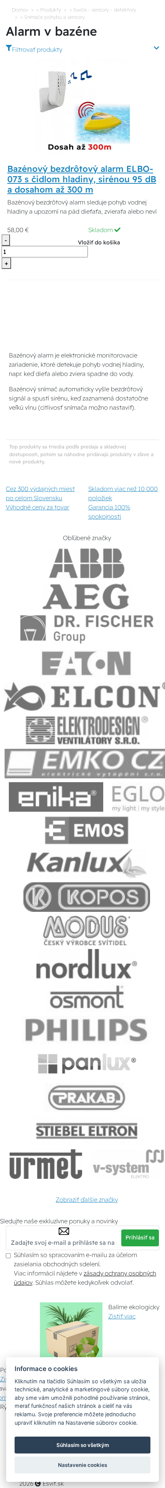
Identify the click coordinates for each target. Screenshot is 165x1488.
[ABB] (86, 563)
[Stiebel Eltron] (86, 1130)
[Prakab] (86, 1097)
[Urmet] (46, 1164)
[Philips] (86, 1030)
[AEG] (86, 596)
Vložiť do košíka (99, 242)
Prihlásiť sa (140, 1237)
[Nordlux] (86, 964)
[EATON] (87, 663)
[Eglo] (138, 797)
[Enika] (56, 797)
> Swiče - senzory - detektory (102, 10)
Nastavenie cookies (82, 1465)
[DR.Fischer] (86, 630)
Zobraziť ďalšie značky (87, 1199)
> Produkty (48, 10)
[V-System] (127, 1164)
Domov (20, 10)
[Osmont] (86, 997)
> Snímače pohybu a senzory (52, 17)
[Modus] (86, 930)
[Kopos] (86, 897)
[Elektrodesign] (86, 730)
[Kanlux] (87, 863)
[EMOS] (86, 830)
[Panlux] (86, 1064)
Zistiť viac (121, 1316)
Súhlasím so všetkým (82, 1445)
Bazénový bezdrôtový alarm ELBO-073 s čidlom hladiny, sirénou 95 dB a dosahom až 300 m (81, 179)
